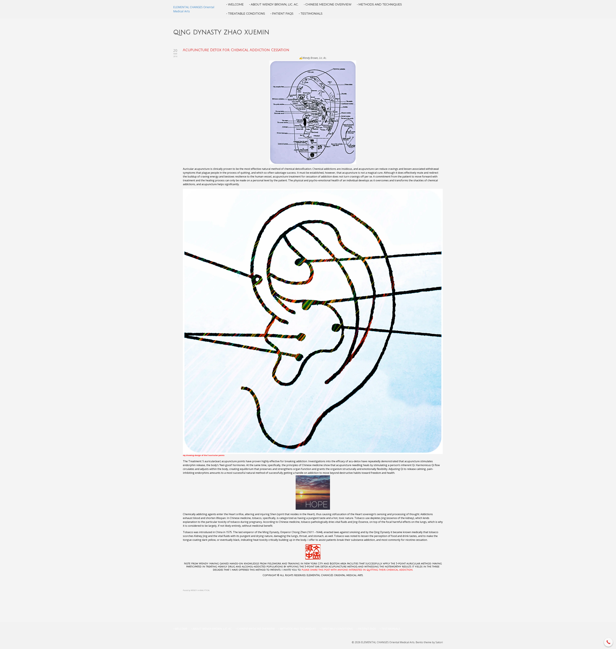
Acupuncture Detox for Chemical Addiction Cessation (236, 50)
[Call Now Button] (608, 642)
